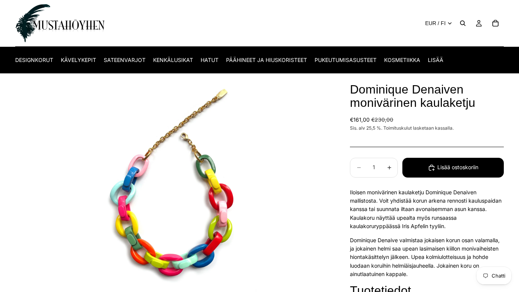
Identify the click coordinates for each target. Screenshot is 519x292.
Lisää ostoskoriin (457, 167)
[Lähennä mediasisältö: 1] (173, 183)
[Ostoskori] (495, 23)
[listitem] (435, 60)
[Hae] (462, 23)
